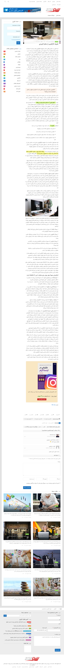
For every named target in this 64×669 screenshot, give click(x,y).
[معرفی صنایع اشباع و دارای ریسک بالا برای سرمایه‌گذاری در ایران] (17, 531)
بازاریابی (53, 1)
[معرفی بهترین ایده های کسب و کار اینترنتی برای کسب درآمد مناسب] (46, 531)
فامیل (59, 623)
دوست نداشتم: (38, 419)
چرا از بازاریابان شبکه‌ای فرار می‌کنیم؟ (20, 626)
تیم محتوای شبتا (38, 41)
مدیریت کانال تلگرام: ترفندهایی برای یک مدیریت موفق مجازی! (18, 622)
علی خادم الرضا (52, 434)
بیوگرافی (18, 62)
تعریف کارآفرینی (44, 423)
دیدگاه (59, 462)
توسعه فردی (18, 67)
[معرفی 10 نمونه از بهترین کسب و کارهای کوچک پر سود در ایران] (46, 502)
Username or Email (16, 25)
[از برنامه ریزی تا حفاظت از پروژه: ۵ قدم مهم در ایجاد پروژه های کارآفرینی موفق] (17, 587)
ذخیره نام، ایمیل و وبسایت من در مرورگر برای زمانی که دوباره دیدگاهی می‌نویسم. (42, 483)
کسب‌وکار (49, 1)
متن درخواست (57, 634)
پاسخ (25, 436)
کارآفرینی (44, 1)
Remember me (16, 37)
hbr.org (54, 405)
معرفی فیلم (18, 88)
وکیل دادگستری (28, 640)
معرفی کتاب (18, 91)
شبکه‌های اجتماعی (17, 75)
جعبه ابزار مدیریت (32, 1)
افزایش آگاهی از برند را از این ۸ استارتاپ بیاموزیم (19, 637)
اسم (59, 619)
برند (19, 59)
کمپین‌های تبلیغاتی (17, 83)
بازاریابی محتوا (17, 56)
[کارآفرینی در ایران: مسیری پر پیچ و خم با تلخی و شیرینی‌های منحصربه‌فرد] (46, 559)
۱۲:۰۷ (48, 436)
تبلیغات (19, 64)
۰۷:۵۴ (47, 448)
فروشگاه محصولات (51, 15)
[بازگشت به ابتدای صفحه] (3, 666)
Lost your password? (15, 40)
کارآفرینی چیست (51, 423)
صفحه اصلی (58, 1)
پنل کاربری (54, 4)
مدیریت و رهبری (17, 86)
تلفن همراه (44, 628)
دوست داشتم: (47, 419)
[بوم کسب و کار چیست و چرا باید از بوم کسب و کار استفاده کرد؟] (17, 502)
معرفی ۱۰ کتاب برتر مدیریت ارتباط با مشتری (20, 628)
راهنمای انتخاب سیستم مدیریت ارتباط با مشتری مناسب (14, 640)
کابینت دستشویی (52, 446)
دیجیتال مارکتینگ (17, 72)
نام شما (58, 615)
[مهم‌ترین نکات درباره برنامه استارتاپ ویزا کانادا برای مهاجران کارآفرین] (46, 587)
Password (18, 31)
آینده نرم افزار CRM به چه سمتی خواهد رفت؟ (13, 631)
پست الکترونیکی (56, 628)
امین (30, 628)
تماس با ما (58, 4)
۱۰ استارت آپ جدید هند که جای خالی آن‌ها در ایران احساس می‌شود (17, 634)
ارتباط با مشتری (39, 1)
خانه (59, 609)
